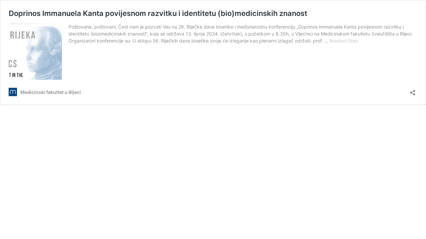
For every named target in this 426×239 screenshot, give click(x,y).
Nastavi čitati (343, 40)
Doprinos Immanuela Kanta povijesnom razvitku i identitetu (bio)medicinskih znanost (158, 13)
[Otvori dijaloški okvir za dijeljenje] (412, 90)
